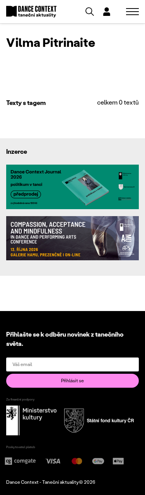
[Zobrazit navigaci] (132, 12)
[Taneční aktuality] (31, 12)
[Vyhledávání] (90, 12)
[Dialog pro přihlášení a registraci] (107, 12)
